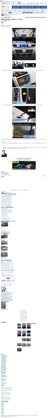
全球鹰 (5, 397)
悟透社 (4, 300)
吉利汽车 (11, 297)
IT (16, 4)
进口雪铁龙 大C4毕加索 (7, 17)
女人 (24, 4)
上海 (2, 380)
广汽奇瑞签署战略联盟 (4, 355)
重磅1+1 (2, 295)
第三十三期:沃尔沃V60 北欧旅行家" (8, 296)
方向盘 (24, 70)
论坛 (43, 6)
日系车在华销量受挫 (3, 366)
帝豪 (1, 398)
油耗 (39, 17)
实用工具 (2, 401)
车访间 (2, 299)
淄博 (21, 9)
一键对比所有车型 (3, 258)
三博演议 (8, 299)
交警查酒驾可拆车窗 (3, 367)
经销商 (30, 6)
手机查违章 (2, 402)
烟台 (16, 9)
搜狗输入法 (5, 415)
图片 (27, 6)
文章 (40, 17)
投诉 (39, 7)
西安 (28, 9)
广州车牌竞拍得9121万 (4, 358)
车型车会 (2, 374)
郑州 (26, 9)
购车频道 (10, 14)
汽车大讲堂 (2, 293)
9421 (5, 382)
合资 (1, 391)
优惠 (25, 7)
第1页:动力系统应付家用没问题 (5, 172)
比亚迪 (9, 297)
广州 (4, 380)
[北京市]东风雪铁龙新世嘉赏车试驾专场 (5, 268)
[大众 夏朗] (4, 236)
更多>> (15, 194)
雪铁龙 (2, 221)
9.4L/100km (4, 230)
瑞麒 (8, 397)
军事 (5, 4)
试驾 (18, 6)
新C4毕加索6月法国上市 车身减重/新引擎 (6, 195)
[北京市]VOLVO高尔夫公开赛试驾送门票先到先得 (6, 262)
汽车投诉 (2, 403)
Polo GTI (19, 329)
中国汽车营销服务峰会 (4, 368)
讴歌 (6, 387)
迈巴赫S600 (24, 329)
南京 (34, 9)
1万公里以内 (4, 284)
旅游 (31, 4)
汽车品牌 (2, 385)
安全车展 (43, 12)
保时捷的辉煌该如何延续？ (7, 298)
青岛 (14, 9)
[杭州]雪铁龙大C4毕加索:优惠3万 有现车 (6, 202)
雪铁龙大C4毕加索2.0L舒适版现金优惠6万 (6, 205)
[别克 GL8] (4, 242)
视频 (13, 4)
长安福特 (7, 392)
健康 (30, 4)
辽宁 (1, 380)
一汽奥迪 (7, 393)
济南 (12, 9)
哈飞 (7, 398)
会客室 (4, 299)
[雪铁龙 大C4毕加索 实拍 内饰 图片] (18, 65)
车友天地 (6, 383)
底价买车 (44, 17)
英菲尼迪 (8, 387)
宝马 (5, 375)
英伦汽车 (3, 398)
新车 (14, 6)
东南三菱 (2, 392)
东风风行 (9, 398)
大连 (25, 9)
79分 (12, 221)
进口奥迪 (4, 387)
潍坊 (19, 9)
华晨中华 (6, 398)
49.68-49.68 (4, 251)
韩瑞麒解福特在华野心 (4, 361)
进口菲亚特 (4, 390)
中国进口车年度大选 (3, 362)
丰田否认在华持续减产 (4, 356)
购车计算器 (2, 410)
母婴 (26, 4)
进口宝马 (2, 390)
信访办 (2, 300)
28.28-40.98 (4, 239)
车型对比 (22, 7)
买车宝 (30, 7)
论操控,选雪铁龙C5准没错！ (4, 208)
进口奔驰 (2, 387)
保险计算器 (2, 411)
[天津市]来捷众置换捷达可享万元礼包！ (5, 264)
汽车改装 (2, 413)
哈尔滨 (32, 9)
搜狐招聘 (11, 415)
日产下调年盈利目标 (3, 359)
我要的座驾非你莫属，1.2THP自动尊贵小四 (6, 211)
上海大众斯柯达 (7, 388)
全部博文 (37, 415)
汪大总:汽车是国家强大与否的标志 (8, 293)
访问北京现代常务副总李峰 (6, 294)
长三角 (2, 383)
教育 (28, 4)
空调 (30, 70)
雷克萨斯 (10, 387)
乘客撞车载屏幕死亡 (3, 370)
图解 (36, 17)
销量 (18, 7)
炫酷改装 (7, 309)
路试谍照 (7, 305)
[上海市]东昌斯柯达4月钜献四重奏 (5, 265)
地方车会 (2, 378)
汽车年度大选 (40, 12)
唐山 (9, 9)
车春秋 (6, 299)
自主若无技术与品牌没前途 (23, 312)
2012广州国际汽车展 (3, 363)
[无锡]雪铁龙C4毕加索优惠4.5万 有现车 (6, 200)
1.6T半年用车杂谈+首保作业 (4, 219)
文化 (33, 4)
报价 (25, 6)
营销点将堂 (10, 300)
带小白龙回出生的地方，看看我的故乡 (6, 218)
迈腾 (4, 375)
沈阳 (23, 9)
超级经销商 (2, 298)
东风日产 (9, 392)
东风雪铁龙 (10, 390)
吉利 (2, 397)
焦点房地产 (6, 1)
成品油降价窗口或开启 (4, 357)
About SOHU (25, 415)
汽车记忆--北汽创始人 (3, 369)
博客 (37, 4)
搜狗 (8, 1)
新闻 (3, 4)
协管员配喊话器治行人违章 (23, 313)
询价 (6, 232)
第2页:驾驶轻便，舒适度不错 (4, 173)
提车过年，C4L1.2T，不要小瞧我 (5, 217)
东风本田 (2, 393)
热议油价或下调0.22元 (4, 371)
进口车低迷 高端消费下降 (23, 317)
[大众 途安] (4, 254)
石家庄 (7, 9)
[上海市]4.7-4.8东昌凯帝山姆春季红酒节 (5, 267)
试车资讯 (13, 14)
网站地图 (6, 401)
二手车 (33, 7)
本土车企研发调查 (3, 297)
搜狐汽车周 (36, 12)
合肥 (36, 9)
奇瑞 (1, 397)
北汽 (6, 297)
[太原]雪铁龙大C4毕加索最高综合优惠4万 (6, 206)
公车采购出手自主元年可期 (23, 320)
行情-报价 (29, 17)
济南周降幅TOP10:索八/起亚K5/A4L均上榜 (6, 196)
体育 (7, 4)
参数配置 (32, 17)
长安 (7, 297)
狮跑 (3, 375)
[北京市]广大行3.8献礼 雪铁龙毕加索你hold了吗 (6, 261)
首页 (1, 4)
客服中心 (16, 415)
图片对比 (4, 406)
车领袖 (2, 294)
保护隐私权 (22, 415)
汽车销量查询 (2, 409)
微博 (45, 6)
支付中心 (8, 415)
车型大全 (22, 6)
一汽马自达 (4, 393)
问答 (39, 6)
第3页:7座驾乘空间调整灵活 (4, 174)
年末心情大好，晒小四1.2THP (5, 213)
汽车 (18, 4)
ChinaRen (2, 1)
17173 (4, 1)
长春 (30, 9)
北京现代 (10, 393)
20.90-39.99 (4, 245)
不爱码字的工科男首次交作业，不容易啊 (6, 212)
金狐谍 (6, 300)
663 (4, 226)
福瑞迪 (2, 375)
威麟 (9, 397)
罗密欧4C (29, 329)
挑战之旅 (4, 382)
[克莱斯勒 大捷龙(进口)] (4, 248)
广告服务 (13, 415)
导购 (16, 6)
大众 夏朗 (2, 238)
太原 (10, 9)
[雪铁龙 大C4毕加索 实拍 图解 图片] (24, 43)
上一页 (22, 170)
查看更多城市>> (43, 9)
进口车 (33, 6)
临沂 (18, 9)
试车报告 (16, 14)
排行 (14, 221)
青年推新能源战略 (3, 365)
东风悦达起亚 (2, 388)
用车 (37, 6)
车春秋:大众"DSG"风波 (4, 291)
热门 (1, 386)
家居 (22, 4)
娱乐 (11, 4)
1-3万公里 (7, 284)
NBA (9, 4)
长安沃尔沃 (7, 390)
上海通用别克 (10, 388)
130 (3, 232)
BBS (35, 4)
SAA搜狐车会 (3, 372)
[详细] (11, 292)
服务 (43, 7)
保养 (37, 7)
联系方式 (19, 415)
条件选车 (2, 407)
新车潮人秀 (2, 296)
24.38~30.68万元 (7, 231)
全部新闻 (34, 415)
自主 (1, 396)
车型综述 (26, 17)
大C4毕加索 (3, 70)
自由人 (4, 383)
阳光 (4, 139)
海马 (7, 397)
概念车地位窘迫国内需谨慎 (23, 316)
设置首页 (2, 415)
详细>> (10, 231)
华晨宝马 (4, 392)
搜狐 (0, 1)
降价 (16, 7)
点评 (37, 17)
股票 (15, 4)
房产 (20, 4)
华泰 (4, 397)
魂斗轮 (19, 14)
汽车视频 (8, 300)
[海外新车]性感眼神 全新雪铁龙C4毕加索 (6, 201)
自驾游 (2, 382)
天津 (4, 9)
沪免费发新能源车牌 (3, 364)
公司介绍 (29, 415)
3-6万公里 (10, 284)
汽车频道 (7, 14)
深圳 (5, 380)
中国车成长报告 (5, 295)
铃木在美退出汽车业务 (4, 360)
